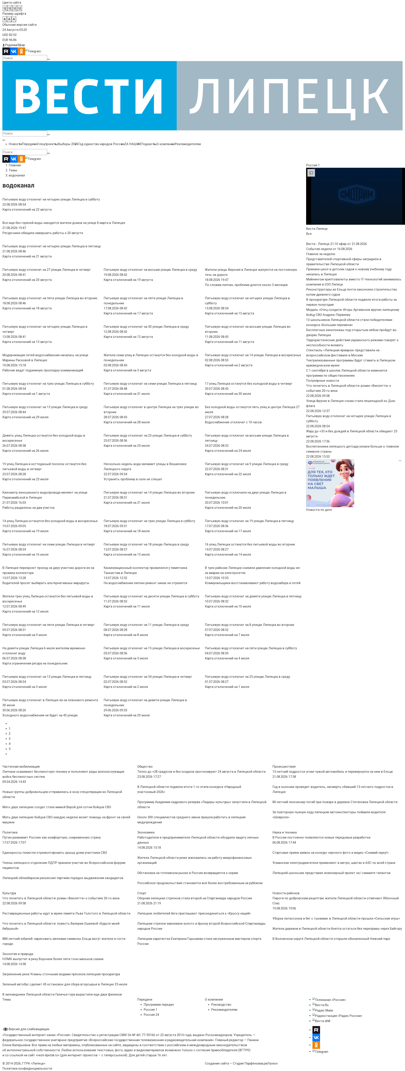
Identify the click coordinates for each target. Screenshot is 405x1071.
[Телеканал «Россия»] (329, 999)
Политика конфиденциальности (27, 1068)
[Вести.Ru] (320, 1005)
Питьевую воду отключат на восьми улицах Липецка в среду (150, 270)
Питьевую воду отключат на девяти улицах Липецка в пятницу (253, 596)
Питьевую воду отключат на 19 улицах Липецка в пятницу (249, 521)
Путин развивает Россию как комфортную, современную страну (51, 837)
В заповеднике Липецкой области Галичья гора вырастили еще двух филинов (62, 994)
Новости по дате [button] (319, 510)
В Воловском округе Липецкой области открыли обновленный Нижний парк (331, 939)
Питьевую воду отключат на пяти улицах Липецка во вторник (49, 298)
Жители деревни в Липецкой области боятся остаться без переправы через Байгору (337, 928)
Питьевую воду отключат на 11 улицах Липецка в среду (146, 625)
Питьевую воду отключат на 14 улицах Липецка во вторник (149, 492)
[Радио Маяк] (322, 1010)
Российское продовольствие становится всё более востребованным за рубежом (199, 883)
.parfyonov (270, 1063)
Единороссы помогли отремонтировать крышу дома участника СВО (54, 853)
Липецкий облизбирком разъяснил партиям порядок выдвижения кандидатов (62, 878)
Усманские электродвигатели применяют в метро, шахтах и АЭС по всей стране (333, 863)
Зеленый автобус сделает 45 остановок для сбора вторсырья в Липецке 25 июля (64, 984)
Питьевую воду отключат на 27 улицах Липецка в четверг (46, 270)
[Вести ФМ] (321, 1021)
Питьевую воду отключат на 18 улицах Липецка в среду (146, 544)
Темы (13, 170)
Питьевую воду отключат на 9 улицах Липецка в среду (246, 464)
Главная (15, 165)
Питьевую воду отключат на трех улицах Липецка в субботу (48, 383)
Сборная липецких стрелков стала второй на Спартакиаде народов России (194, 898)
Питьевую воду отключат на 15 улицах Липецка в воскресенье (152, 648)
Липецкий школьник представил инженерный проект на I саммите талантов (331, 873)
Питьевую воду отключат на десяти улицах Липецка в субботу (151, 596)
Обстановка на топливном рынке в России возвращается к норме (187, 873)
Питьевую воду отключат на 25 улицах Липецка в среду (247, 677)
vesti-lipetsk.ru (47, 1055)
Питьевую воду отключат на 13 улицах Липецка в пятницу (46, 677)
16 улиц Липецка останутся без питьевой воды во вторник (250, 544)
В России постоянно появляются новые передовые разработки (321, 837)
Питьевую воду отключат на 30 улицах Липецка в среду (146, 327)
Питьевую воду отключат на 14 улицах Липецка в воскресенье (253, 355)
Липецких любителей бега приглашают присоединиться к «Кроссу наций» (194, 913)
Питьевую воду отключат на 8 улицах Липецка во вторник (249, 625)
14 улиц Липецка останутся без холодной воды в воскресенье (50, 521)
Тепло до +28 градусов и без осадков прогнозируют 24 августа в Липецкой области (201, 772)
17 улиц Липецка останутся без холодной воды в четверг (248, 383)
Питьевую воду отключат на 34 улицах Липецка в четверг (148, 677)
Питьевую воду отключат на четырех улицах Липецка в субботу (51, 199)
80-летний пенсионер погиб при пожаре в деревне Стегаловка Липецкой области (334, 802)
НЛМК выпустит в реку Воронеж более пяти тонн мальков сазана (52, 959)
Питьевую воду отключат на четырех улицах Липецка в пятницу (51, 246)
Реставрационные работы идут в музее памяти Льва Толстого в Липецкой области (66, 913)
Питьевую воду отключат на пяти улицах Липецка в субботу (251, 648)
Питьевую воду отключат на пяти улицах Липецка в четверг (48, 625)
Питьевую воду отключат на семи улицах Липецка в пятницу (150, 383)
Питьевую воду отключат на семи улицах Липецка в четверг (48, 544)
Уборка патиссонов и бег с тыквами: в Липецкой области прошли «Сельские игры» (336, 918)
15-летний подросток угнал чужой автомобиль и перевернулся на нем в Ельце (332, 772)
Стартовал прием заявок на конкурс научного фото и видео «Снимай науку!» (330, 853)
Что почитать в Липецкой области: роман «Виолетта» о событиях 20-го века (60, 898)
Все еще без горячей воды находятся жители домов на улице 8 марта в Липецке (63, 223)
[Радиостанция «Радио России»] (337, 1015)
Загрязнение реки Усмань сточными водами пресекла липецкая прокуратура (61, 974)
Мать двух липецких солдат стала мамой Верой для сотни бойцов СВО (56, 807)
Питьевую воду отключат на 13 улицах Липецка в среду (44, 407)
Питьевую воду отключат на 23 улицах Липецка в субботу (148, 435)
